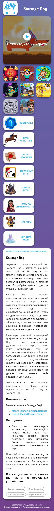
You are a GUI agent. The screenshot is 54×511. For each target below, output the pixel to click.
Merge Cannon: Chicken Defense (29, 410)
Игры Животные (38, 251)
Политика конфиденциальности (36, 507)
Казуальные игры (16, 489)
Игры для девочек (21, 251)
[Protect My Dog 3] (10, 106)
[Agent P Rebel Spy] (10, 90)
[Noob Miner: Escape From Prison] (27, 73)
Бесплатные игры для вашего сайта (27, 505)
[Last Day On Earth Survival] (27, 106)
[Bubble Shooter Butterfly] (10, 73)
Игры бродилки (36, 489)
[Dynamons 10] (43, 90)
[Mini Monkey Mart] (43, 73)
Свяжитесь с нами (12, 507)
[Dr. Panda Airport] (27, 90)
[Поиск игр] (14, 13)
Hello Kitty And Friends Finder (27, 414)
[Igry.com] (6, 13)
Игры (8, 251)
